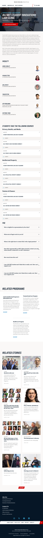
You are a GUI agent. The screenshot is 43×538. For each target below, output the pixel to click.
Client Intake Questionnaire (10, 24)
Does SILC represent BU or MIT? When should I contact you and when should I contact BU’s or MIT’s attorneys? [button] (21, 249)
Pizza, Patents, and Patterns (31, 405)
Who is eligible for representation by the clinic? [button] (17, 227)
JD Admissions (5, 508)
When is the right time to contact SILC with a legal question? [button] (20, 241)
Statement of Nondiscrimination (8, 502)
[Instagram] (14, 518)
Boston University (21, 527)
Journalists (32, 522)
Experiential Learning (6, 12)
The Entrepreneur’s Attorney (31, 438)
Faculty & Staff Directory (7, 514)
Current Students (10, 522)
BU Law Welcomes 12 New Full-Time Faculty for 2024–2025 (11, 440)
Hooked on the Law (9, 373)
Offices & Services (5, 512)
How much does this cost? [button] (11, 257)
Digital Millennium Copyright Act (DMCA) (21, 535)
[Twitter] (19, 518)
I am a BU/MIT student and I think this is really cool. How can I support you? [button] (21, 265)
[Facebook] (24, 518)
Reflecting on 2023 (9, 471)
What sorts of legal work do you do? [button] (13, 234)
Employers (27, 522)
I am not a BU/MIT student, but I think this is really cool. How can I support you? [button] (20, 273)
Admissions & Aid (10, 5)
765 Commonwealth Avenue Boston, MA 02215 (21, 530)
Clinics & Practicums (16, 12)
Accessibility (32, 533)
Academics (4, 5)
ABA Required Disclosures (7, 498)
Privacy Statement (24, 533)
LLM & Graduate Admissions (8, 510)
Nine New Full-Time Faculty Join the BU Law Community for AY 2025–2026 (11, 407)
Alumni (22, 522)
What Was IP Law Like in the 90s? (31, 373)
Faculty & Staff (17, 522)
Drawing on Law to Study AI (31, 471)
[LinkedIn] (29, 518)
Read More (21, 487)
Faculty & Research (18, 5)
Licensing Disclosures (6, 500)
